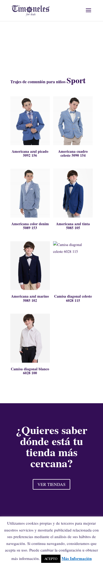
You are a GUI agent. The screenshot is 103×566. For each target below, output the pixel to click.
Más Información (77, 558)
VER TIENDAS (51, 484)
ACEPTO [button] (50, 558)
